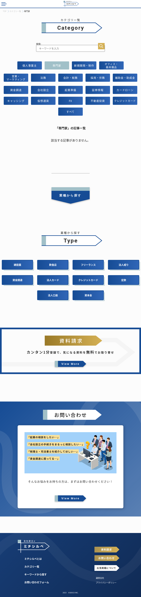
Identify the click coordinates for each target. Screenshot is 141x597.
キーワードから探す (35, 574)
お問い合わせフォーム (36, 582)
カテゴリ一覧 (31, 566)
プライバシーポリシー (106, 582)
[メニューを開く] (4, 4)
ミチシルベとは (33, 558)
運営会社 (100, 577)
